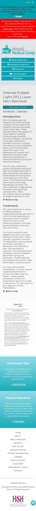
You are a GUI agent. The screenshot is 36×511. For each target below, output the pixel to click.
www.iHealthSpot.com (17, 310)
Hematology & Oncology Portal (19, 64)
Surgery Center (18, 450)
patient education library (19, 322)
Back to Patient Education (18, 107)
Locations (18, 464)
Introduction (9, 111)
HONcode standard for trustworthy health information (16, 337)
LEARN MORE (18, 16)
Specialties (18, 446)
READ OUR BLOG (19, 384)
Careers (18, 457)
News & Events (18, 460)
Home (18, 433)
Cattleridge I (8, 29)
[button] (33, 503)
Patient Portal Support (19, 74)
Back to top (12, 199)
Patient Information (18, 453)
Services (18, 443)
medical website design (20, 343)
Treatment (22, 111)
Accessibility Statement (18, 483)
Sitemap (18, 471)
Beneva (24, 36)
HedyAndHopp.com (21, 506)
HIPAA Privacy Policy (18, 467)
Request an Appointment (19, 60)
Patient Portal (19, 69)
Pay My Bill (19, 78)
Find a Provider (18, 440)
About (18, 436)
